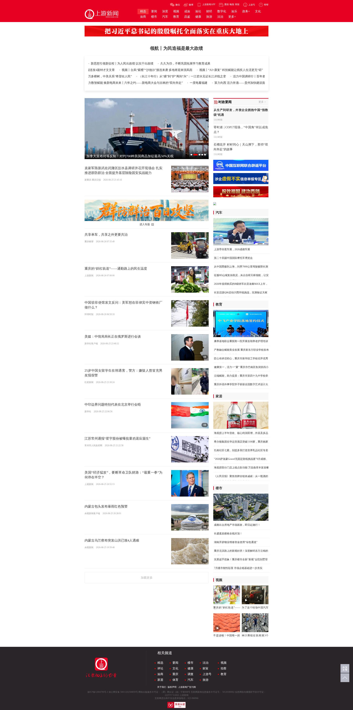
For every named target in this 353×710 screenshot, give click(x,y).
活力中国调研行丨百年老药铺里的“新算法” (241, 76)
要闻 (175, 662)
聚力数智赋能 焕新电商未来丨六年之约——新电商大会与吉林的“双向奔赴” (115, 82)
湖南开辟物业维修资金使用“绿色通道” (235, 542)
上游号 (207, 674)
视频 (224, 662)
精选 (160, 662)
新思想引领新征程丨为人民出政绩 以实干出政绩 (122, 63)
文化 (175, 668)
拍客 (224, 668)
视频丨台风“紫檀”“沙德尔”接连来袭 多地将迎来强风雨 (201, 69)
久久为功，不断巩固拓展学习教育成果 (185, 63)
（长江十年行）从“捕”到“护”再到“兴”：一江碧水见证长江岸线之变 (163, 76)
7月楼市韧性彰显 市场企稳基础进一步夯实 (238, 568)
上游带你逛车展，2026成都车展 (232, 249)
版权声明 (172, 687)
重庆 (175, 674)
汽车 (190, 679)
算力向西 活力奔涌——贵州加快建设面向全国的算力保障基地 (235, 82)
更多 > (262, 101)
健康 (190, 668)
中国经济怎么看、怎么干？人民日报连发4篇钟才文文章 (122, 69)
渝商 (160, 674)
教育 (224, 674)
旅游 (205, 679)
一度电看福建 (179, 82)
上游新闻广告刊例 (187, 687)
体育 (175, 679)
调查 (190, 674)
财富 (205, 668)
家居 (160, 679)
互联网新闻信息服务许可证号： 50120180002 (212, 692)
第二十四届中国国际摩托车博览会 (233, 258)
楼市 (190, 662)
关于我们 (161, 687)
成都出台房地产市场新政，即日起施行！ (237, 525)
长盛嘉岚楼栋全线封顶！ (228, 533)
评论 (160, 668)
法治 (205, 662)
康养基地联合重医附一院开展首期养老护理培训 (241, 341)
